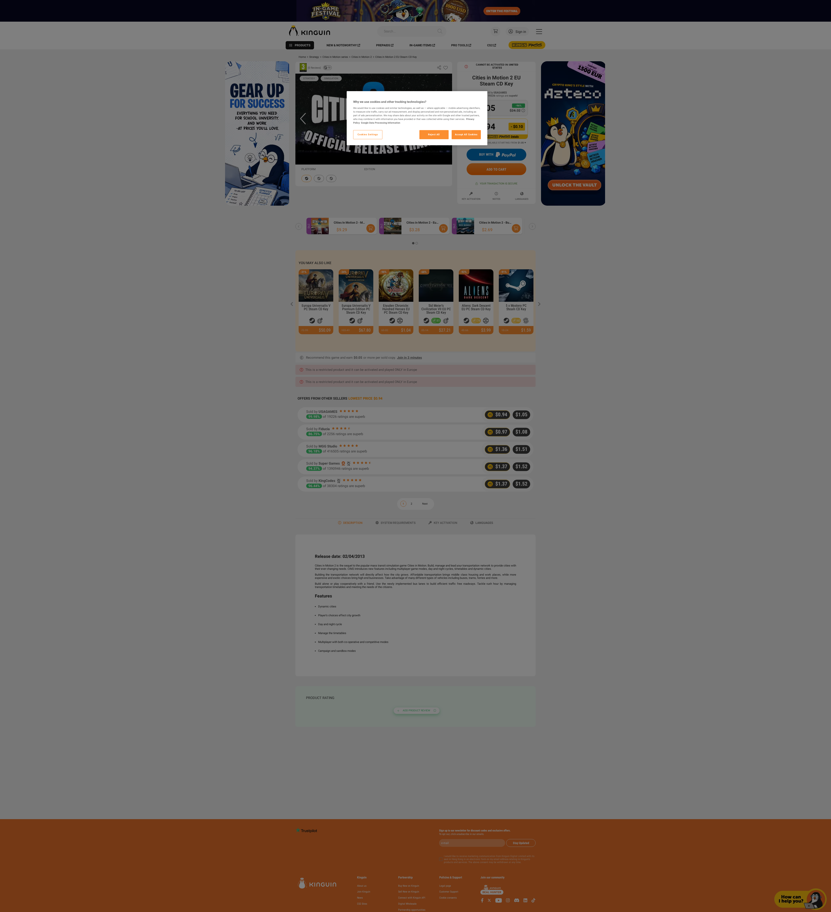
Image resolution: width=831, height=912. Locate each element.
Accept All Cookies (466, 134)
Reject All (434, 134)
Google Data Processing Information (380, 122)
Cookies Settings (368, 134)
